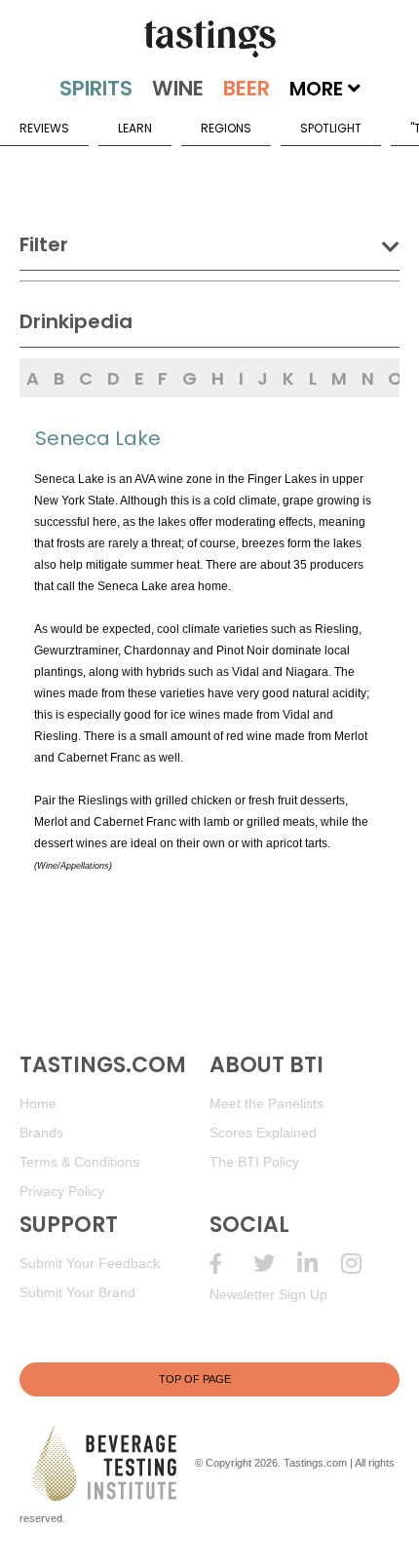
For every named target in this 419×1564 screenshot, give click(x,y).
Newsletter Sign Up (268, 1294)
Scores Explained (263, 1132)
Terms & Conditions (79, 1162)
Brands (41, 1132)
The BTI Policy (254, 1162)
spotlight (331, 128)
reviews (44, 128)
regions (226, 128)
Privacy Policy (61, 1191)
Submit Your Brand (77, 1292)
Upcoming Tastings (363, 1263)
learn (135, 128)
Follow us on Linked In (319, 1263)
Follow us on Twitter (275, 1263)
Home (38, 1103)
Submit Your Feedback (89, 1263)
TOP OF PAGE (195, 1379)
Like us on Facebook (231, 1263)
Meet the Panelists (267, 1103)
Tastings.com (315, 1463)
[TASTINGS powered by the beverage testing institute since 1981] (209, 38)
